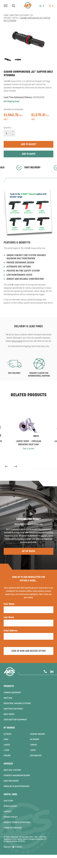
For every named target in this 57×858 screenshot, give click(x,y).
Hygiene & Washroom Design (17, 776)
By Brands (9, 728)
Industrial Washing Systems (17, 703)
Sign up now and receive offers (28, 651)
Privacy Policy (11, 817)
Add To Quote (28, 154)
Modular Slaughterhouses (16, 786)
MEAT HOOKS (9, 714)
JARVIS (7, 745)
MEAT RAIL (8, 698)
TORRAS (33, 745)
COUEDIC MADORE (37, 734)
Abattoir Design (11, 781)
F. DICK (6, 750)
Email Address (11, 631)
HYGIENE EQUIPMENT (12, 693)
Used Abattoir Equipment (15, 720)
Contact (8, 812)
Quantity (7, 128)
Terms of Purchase (13, 828)
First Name (9, 604)
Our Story (8, 801)
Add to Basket (28, 144)
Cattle (15, 18)
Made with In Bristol (13, 847)
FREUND (7, 756)
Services (8, 764)
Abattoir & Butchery (19, 15)
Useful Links (10, 794)
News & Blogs (10, 806)
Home (6, 15)
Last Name (9, 617)
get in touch (17, 341)
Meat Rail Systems (12, 770)
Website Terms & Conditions (17, 822)
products (9, 686)
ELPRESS (7, 734)
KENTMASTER (36, 756)
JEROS (33, 750)
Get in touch (28, 551)
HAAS (6, 739)
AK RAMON (34, 739)
